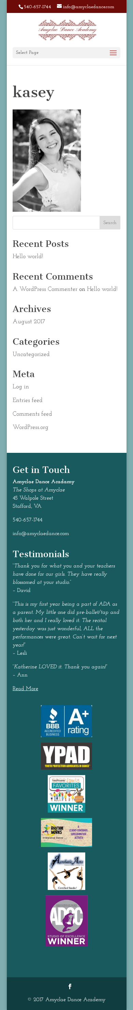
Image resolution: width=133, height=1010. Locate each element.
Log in (21, 387)
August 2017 (29, 322)
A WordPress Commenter (45, 289)
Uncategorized (31, 355)
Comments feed (32, 414)
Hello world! (28, 257)
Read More (25, 689)
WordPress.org (30, 428)
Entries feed (28, 401)
